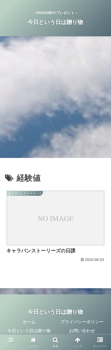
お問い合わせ (82, 330)
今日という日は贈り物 (29, 330)
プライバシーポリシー (82, 321)
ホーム (29, 321)
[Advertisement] (55, 99)
